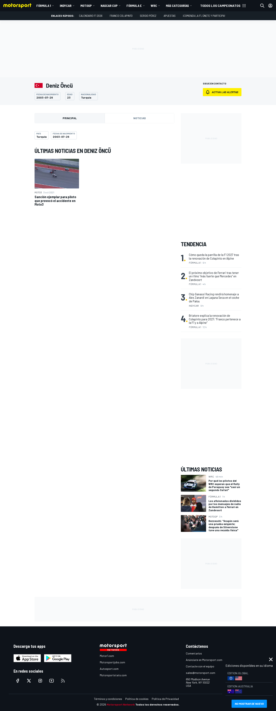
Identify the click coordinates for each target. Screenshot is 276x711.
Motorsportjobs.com (112, 662)
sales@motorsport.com (200, 672)
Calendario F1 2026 (90, 15)
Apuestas (170, 15)
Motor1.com (107, 655)
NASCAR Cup (109, 5)
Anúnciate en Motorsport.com (204, 660)
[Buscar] (262, 6)
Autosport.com (109, 668)
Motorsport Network (121, 704)
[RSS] (63, 681)
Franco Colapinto (121, 15)
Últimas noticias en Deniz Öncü (73, 150)
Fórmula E (134, 5)
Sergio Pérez (148, 15)
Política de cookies (137, 698)
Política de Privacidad (165, 698)
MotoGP (86, 5)
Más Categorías (177, 5)
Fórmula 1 (43, 5)
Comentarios (194, 653)
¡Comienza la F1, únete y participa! (204, 15)
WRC (154, 5)
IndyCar (66, 5)
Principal (70, 118)
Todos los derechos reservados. (157, 704)
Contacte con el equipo (200, 666)
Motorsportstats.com (113, 675)
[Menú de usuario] (270, 6)
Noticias (139, 118)
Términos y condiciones (108, 698)
